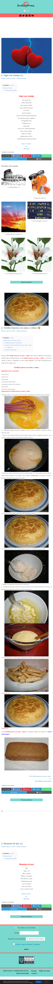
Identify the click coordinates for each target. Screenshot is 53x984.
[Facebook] (20, 15)
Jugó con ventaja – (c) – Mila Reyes (26, 146)
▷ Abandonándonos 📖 (13, 187)
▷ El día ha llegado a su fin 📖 (39, 221)
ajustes (31, 982)
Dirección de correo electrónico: (17, 939)
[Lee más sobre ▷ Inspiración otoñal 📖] (39, 182)
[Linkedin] (29, 15)
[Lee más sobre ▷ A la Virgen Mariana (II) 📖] (39, 254)
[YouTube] (32, 15)
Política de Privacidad (22, 973)
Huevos (3, 331)
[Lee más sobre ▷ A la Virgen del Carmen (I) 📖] (13, 254)
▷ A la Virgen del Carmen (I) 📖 (13, 273)
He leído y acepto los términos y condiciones (27, 944)
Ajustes (46, 981)
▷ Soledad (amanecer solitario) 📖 (13, 234)
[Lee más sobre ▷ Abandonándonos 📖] (13, 177)
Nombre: (16, 933)
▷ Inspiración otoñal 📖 (39, 198)
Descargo (33, 971)
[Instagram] (26, 15)
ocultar (11, 85)
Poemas (3, 78)
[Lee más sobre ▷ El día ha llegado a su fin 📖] (39, 210)
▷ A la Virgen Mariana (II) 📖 (39, 273)
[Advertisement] (26, 27)
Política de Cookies (44, 971)
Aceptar (38, 981)
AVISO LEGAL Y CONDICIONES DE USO (16, 971)
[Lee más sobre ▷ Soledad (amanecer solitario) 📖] (13, 216)
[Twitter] (23, 15)
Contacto (34, 973)
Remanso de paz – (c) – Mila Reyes (26, 896)
